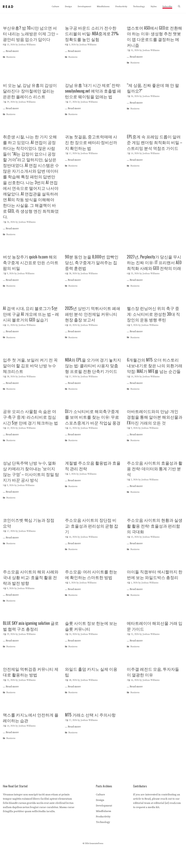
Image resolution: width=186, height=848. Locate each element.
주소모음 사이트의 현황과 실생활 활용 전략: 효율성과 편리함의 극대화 (154, 525)
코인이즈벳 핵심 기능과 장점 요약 (28, 523)
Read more (12, 51)
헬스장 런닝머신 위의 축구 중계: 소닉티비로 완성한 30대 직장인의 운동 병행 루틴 (153, 313)
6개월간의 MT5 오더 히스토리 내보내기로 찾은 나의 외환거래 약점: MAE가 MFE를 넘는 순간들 (154, 365)
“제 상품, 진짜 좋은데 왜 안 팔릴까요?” (153, 88)
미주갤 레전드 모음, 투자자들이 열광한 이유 (153, 672)
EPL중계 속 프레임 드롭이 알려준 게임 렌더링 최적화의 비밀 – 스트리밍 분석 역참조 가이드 (154, 142)
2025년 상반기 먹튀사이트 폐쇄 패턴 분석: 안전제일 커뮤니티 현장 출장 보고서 (92, 313)
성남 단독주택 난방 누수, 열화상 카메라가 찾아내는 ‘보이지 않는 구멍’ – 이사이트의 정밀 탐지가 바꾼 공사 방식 (31, 471)
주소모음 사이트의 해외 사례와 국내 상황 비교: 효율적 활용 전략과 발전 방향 (30, 577)
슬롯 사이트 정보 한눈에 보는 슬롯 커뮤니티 (91, 626)
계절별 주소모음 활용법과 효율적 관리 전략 (92, 465)
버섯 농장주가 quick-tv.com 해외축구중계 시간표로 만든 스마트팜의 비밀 (30, 262)
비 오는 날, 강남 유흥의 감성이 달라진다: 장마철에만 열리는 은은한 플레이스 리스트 (30, 90)
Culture (55, 6)
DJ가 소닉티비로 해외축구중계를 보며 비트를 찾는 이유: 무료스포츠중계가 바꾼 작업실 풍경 (92, 417)
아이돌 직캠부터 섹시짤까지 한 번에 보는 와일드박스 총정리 (154, 574)
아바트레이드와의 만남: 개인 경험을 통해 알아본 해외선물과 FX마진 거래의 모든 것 (154, 417)
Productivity (121, 6)
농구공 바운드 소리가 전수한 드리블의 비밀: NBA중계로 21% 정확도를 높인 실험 (92, 33)
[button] (179, 6)
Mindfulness (103, 6)
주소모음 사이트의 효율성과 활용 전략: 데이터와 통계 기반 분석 (154, 468)
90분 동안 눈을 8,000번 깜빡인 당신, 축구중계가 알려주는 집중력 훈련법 (91, 262)
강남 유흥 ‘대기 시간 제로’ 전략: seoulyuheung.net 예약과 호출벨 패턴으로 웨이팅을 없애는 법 (93, 90)
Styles (154, 6)
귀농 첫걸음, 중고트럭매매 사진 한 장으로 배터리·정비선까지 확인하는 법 (91, 142)
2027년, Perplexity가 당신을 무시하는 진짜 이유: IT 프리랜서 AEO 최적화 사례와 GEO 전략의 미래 (154, 262)
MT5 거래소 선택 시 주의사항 (90, 715)
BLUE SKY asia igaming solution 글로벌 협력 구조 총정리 (31, 626)
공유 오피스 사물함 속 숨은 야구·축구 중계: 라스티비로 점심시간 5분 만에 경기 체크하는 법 (30, 417)
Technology (139, 6)
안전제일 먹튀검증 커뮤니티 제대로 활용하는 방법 (30, 672)
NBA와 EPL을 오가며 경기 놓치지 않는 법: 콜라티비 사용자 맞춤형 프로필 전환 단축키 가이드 (93, 365)
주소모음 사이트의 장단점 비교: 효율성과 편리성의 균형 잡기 (91, 525)
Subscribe (167, 6)
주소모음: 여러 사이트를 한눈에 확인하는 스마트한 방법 (91, 574)
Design (68, 6)
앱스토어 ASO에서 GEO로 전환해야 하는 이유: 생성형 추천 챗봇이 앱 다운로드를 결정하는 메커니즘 (154, 36)
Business (10, 57)
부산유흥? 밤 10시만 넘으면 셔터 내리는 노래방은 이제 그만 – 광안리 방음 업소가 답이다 (30, 33)
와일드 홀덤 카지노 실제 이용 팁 (91, 672)
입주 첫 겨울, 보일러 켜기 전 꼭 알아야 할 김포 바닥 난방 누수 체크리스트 (30, 365)
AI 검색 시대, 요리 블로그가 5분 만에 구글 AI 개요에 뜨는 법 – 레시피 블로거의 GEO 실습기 (31, 313)
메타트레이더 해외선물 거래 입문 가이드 (154, 626)
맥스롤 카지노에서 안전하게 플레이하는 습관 (30, 717)
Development (84, 6)
